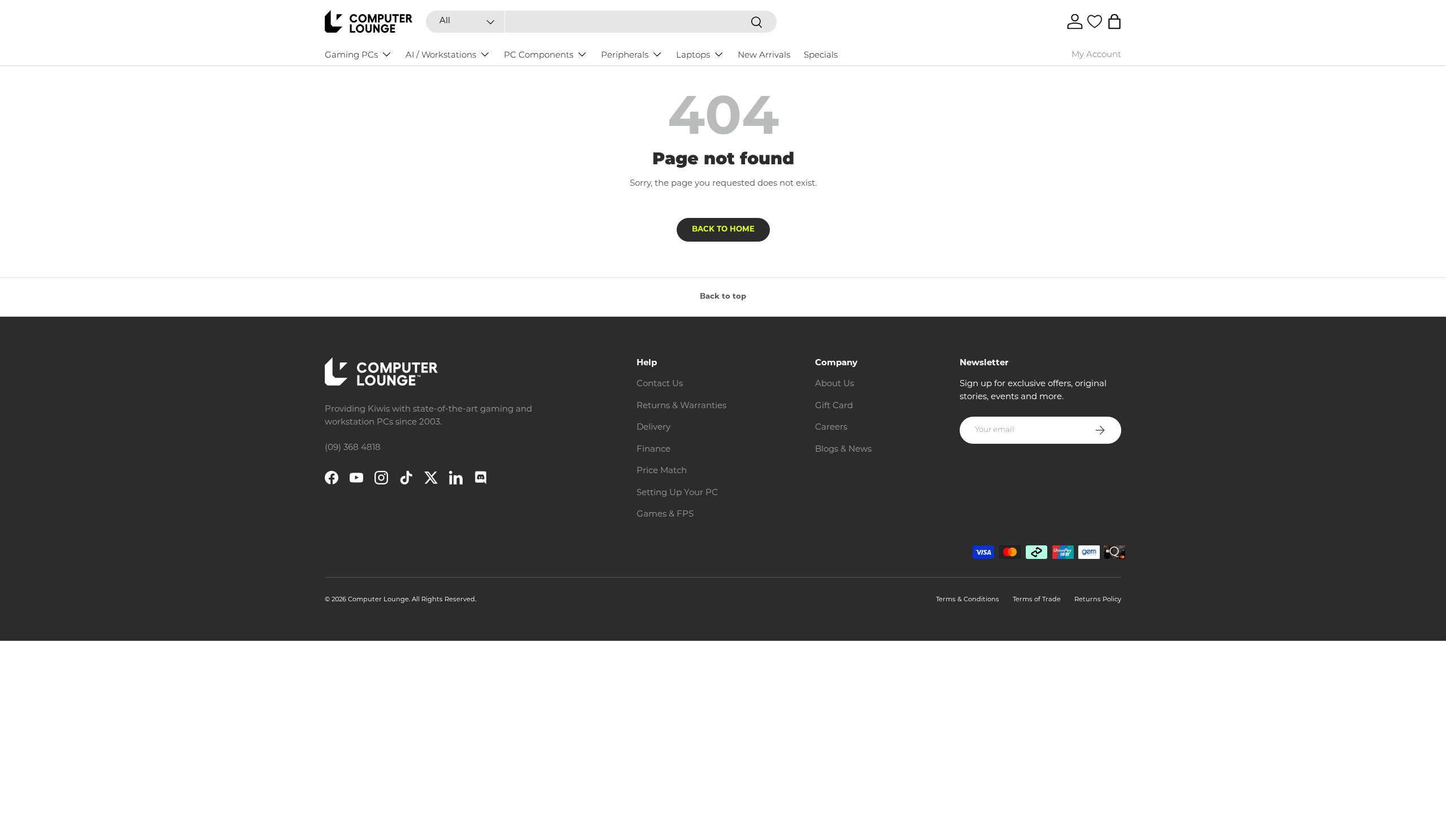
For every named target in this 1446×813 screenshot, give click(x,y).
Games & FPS (665, 514)
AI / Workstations (441, 54)
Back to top (723, 296)
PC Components (538, 54)
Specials (821, 54)
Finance (653, 449)
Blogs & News (843, 449)
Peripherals (624, 54)
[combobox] (601, 22)
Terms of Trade (1037, 600)
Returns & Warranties (681, 406)
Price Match (662, 471)
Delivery (653, 427)
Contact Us (660, 384)
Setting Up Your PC (677, 493)
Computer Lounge (378, 600)
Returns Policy (1097, 600)
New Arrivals (764, 54)
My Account (1096, 54)
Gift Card (834, 406)
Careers (831, 427)
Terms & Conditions (967, 600)
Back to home (723, 229)
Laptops (693, 54)
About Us (834, 384)
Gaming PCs (351, 54)
